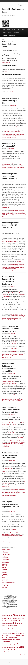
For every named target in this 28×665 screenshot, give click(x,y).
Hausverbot (19, 535)
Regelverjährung (5, 637)
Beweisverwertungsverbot (7, 623)
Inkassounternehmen (8, 632)
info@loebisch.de (6, 62)
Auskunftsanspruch (6, 620)
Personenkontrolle (13, 537)
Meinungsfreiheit (5, 354)
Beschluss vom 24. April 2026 (9, 383)
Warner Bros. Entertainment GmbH (9, 654)
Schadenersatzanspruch (7, 639)
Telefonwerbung (20, 167)
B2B (20, 164)
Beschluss (13, 442)
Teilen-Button (20, 317)
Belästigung (4, 166)
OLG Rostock (14, 443)
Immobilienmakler (18, 494)
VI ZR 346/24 (13, 343)
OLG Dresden (13, 317)
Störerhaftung (6, 642)
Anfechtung (21, 618)
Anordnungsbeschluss (7, 399)
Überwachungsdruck (6, 135)
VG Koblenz (20, 400)
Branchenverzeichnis (10, 626)
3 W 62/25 (14, 424)
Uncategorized (5, 584)
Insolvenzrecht (5, 562)
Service (10, 32)
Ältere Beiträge (6, 542)
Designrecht (5, 556)
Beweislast (10, 166)
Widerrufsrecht (5, 656)
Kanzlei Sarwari (5, 213)
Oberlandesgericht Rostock (8, 422)
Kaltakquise (10, 167)
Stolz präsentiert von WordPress (14, 662)
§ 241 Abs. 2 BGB (11, 432)
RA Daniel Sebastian (20, 635)
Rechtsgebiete (21, 29)
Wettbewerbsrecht (6, 164)
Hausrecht (14, 535)
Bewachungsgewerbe (7, 535)
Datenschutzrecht (14, 130)
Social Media (20, 443)
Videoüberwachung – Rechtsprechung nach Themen (11, 100)
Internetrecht (13, 314)
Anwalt (13, 29)
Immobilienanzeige (9, 494)
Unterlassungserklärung (19, 213)
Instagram (23, 442)
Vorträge (4, 32)
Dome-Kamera (7, 131)
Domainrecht (5, 557)
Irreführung (17, 632)
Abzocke (11, 618)
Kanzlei (8, 29)
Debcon (19, 626)
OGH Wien (8, 317)
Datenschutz (12, 35)
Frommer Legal (10, 240)
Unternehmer (5, 357)
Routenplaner (13, 637)
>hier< (5, 71)
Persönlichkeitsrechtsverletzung (9, 133)
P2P (11, 634)
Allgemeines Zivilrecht (15, 532)
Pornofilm (11, 213)
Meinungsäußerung (20, 353)
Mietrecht (4, 572)
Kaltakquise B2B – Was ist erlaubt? (9, 144)
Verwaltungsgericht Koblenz (8, 381)
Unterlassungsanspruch (12, 318)
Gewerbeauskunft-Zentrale (14, 629)
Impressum (4, 35)
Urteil (13, 135)
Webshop (19, 654)
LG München (13, 353)
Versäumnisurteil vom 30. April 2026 (10, 470)
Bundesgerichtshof (9, 468)
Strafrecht (12, 534)
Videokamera (18, 135)
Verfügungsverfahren (7, 445)
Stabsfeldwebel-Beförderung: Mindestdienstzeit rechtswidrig (9, 367)
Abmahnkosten (20, 266)
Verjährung (5, 650)
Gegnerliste (16, 32)
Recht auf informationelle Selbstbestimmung (14, 134)
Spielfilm (14, 268)
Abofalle (4, 618)
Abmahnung (20, 212)
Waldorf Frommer (8, 652)
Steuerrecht (5, 579)
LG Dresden (7, 353)
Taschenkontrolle (21, 537)
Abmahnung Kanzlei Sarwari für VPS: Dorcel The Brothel (10, 176)
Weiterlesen (19, 127)
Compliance (12, 163)
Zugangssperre (5, 446)
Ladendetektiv (5, 537)
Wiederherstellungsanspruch (18, 445)
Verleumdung (5, 319)
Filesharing (21, 210)
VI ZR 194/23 (14, 341)
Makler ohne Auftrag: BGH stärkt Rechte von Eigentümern (10, 455)
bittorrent (20, 623)
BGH (17, 315)
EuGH (16, 628)
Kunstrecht (4, 569)
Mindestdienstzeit (13, 400)
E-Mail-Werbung (21, 166)
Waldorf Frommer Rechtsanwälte (9, 241)
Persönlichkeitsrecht (15, 131)
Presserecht (19, 314)
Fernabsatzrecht (6, 559)
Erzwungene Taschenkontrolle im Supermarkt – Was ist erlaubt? (10, 505)
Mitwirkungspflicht (6, 443)
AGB (16, 618)
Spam (15, 167)
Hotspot (22, 630)
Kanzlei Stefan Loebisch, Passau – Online (10, 43)
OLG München (19, 354)
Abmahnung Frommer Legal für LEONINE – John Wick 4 (10, 225)
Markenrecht (5, 571)
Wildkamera (13, 137)
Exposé (6, 492)
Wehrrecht (12, 398)
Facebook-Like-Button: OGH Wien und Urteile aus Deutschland (9, 280)
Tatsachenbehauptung (7, 355)
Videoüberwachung (6, 137)
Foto (9, 492)
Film (18, 628)
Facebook (21, 315)
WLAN (10, 656)
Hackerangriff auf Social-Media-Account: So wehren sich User (11, 409)
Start (3, 29)
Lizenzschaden (8, 268)
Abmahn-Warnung (14, 210)
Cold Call (15, 166)
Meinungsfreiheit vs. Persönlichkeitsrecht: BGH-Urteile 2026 (10, 328)
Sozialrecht (5, 575)
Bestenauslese (5, 400)
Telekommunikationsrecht (8, 582)
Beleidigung (13, 315)
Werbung (23, 654)
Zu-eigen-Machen (12, 319)
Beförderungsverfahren (18, 399)
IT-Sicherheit (5, 566)
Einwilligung (4, 167)
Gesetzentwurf (5, 630)
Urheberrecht (5, 212)
